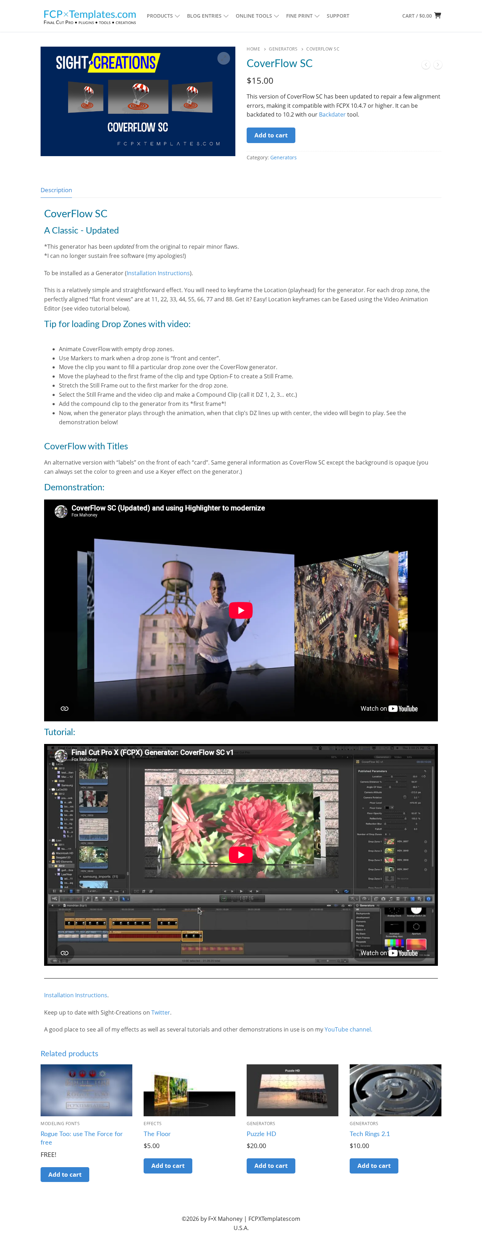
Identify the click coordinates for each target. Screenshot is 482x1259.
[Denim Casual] (438, 66)
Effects (153, 1123)
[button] (223, 58)
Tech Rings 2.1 (370, 1134)
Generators (283, 49)
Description (56, 190)
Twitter (160, 1012)
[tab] (56, 190)
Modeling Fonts (60, 1123)
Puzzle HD (261, 1134)
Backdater (332, 114)
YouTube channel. (348, 1029)
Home (253, 49)
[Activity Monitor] (426, 66)
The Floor (157, 1134)
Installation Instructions (158, 273)
